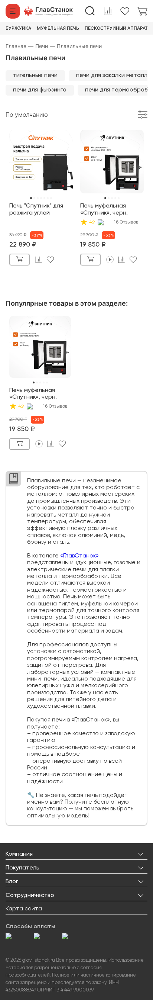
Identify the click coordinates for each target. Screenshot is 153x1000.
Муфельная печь (58, 28)
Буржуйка (18, 28)
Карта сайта (24, 909)
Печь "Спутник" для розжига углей (36, 209)
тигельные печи (35, 75)
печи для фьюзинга (39, 90)
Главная (19, 46)
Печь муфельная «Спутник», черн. (104, 209)
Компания (19, 854)
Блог (12, 882)
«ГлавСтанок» (79, 556)
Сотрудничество (30, 895)
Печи (45, 46)
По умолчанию (27, 114)
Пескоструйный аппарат (116, 28)
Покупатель (22, 868)
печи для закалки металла (113, 75)
